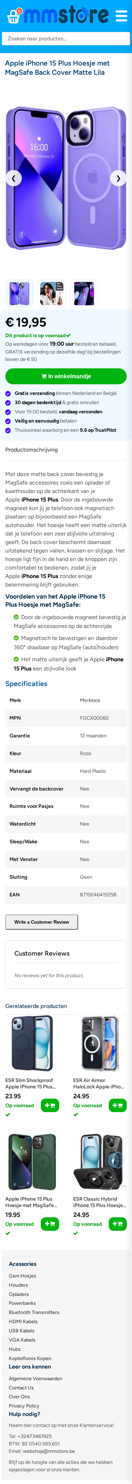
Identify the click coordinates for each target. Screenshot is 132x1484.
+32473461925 (35, 1436)
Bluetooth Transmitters (34, 1312)
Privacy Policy (24, 1406)
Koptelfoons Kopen (30, 1358)
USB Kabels (21, 1331)
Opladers (19, 1294)
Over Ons (19, 1397)
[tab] (34, 450)
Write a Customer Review (41, 922)
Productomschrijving (31, 449)
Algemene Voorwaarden (35, 1379)
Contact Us (21, 1388)
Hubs (15, 1349)
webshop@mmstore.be (49, 1451)
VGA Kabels (22, 1340)
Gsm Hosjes (22, 1276)
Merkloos (90, 700)
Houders (18, 1285)
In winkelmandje (69, 376)
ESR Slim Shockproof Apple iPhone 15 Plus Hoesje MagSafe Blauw (32, 1086)
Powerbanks (22, 1303)
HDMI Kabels (23, 1322)
